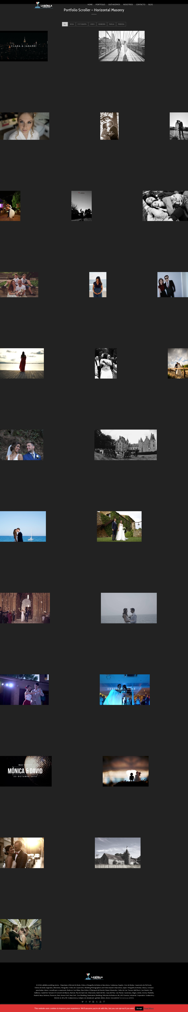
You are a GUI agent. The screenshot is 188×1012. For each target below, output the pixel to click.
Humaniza (122, 998)
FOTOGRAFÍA (82, 24)
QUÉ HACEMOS (114, 4)
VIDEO (92, 24)
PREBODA (121, 24)
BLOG (150, 4)
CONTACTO (140, 4)
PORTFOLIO (100, 4)
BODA (72, 24)
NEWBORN (101, 24)
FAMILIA (111, 24)
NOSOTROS (128, 4)
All (65, 24)
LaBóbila (131, 998)
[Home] (43, 5)
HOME (90, 4)
